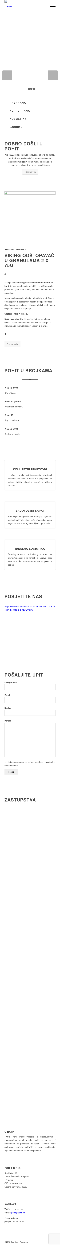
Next (53, 31)
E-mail (7, 695)
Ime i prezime (10, 682)
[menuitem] (43, 6)
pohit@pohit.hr (18, 1212)
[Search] (43, 6)
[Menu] (51, 6)
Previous (7, 31)
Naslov (7, 708)
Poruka (7, 720)
